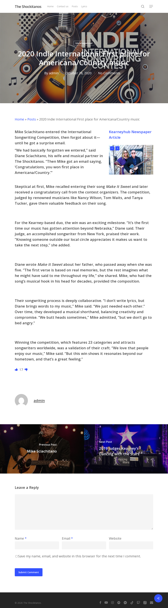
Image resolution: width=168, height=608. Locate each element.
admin (54, 73)
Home (19, 119)
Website (115, 538)
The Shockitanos (28, 6)
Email (67, 538)
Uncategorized (83, 43)
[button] (151, 6)
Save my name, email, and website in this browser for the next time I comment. (79, 556)
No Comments (109, 73)
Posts (31, 119)
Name (21, 538)
